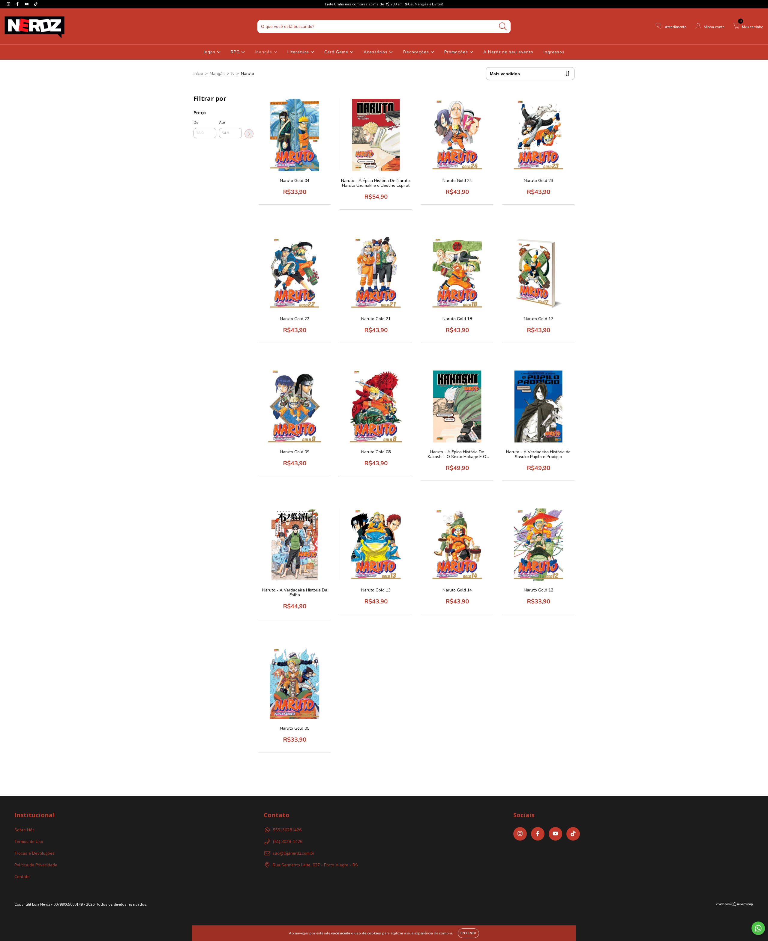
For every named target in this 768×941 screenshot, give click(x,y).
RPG (236, 52)
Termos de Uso (28, 841)
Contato (22, 877)
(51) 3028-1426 (287, 841)
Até (222, 122)
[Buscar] (503, 26)
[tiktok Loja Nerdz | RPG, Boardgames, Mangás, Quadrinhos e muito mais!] (36, 4)
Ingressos (554, 52)
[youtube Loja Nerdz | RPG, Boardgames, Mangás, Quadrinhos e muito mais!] (27, 4)
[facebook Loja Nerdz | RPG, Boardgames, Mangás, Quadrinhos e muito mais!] (18, 4)
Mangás (264, 52)
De (196, 122)
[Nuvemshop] (735, 905)
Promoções (457, 52)
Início (198, 73)
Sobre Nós (24, 830)
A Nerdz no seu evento (508, 52)
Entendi (468, 933)
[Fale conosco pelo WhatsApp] (758, 928)
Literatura (298, 52)
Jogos (210, 52)
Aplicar (249, 133)
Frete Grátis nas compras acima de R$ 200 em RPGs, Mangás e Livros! (384, 4)
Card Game (337, 52)
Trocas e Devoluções (34, 853)
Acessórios (376, 52)
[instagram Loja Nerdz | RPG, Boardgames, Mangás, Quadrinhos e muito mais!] (9, 4)
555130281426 (287, 830)
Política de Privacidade (35, 865)
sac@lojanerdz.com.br (293, 853)
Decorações (416, 52)
